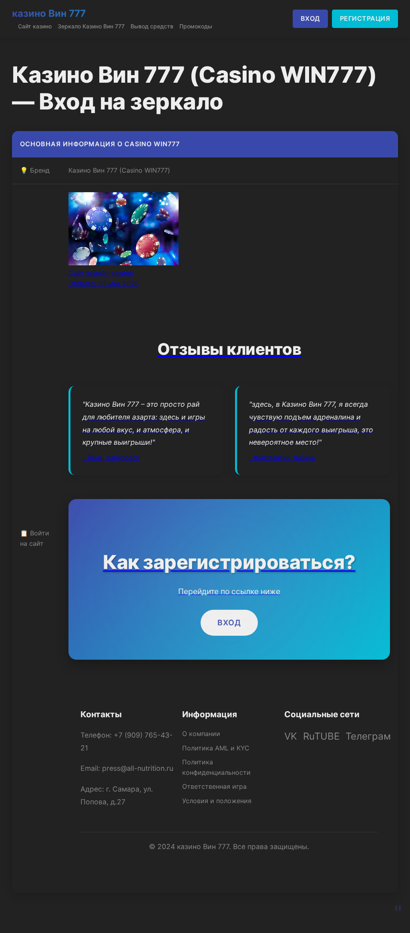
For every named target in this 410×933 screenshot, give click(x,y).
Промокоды (195, 26)
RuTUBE (321, 736)
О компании (201, 734)
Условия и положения (216, 801)
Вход (229, 622)
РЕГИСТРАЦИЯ (365, 18)
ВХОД (310, 18)
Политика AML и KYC (215, 748)
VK (290, 736)
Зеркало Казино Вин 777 (91, 26)
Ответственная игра (214, 786)
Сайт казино (35, 26)
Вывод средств (152, 26)
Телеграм (368, 736)
